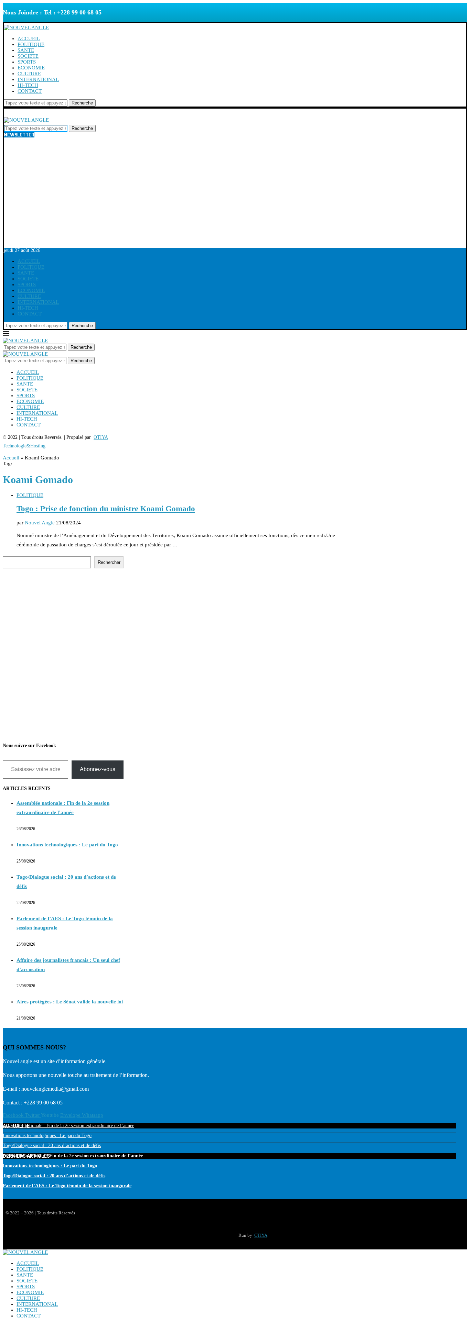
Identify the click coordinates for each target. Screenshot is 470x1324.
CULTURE (29, 73)
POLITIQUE (31, 44)
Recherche (82, 102)
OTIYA (260, 1235)
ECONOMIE (31, 67)
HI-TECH (28, 85)
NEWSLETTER (19, 134)
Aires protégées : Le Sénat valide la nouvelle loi (70, 1001)
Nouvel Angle (40, 522)
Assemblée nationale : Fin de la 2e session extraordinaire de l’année (68, 1125)
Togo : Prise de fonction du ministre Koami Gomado (106, 508)
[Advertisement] (235, 196)
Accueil (11, 457)
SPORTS (27, 62)
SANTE (26, 50)
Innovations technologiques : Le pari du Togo (67, 844)
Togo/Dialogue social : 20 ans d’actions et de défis (52, 1145)
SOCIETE (28, 56)
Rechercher (109, 562)
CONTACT (30, 91)
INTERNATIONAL (38, 79)
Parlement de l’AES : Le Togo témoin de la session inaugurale (67, 1185)
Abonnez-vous (97, 769)
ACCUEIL (29, 38)
